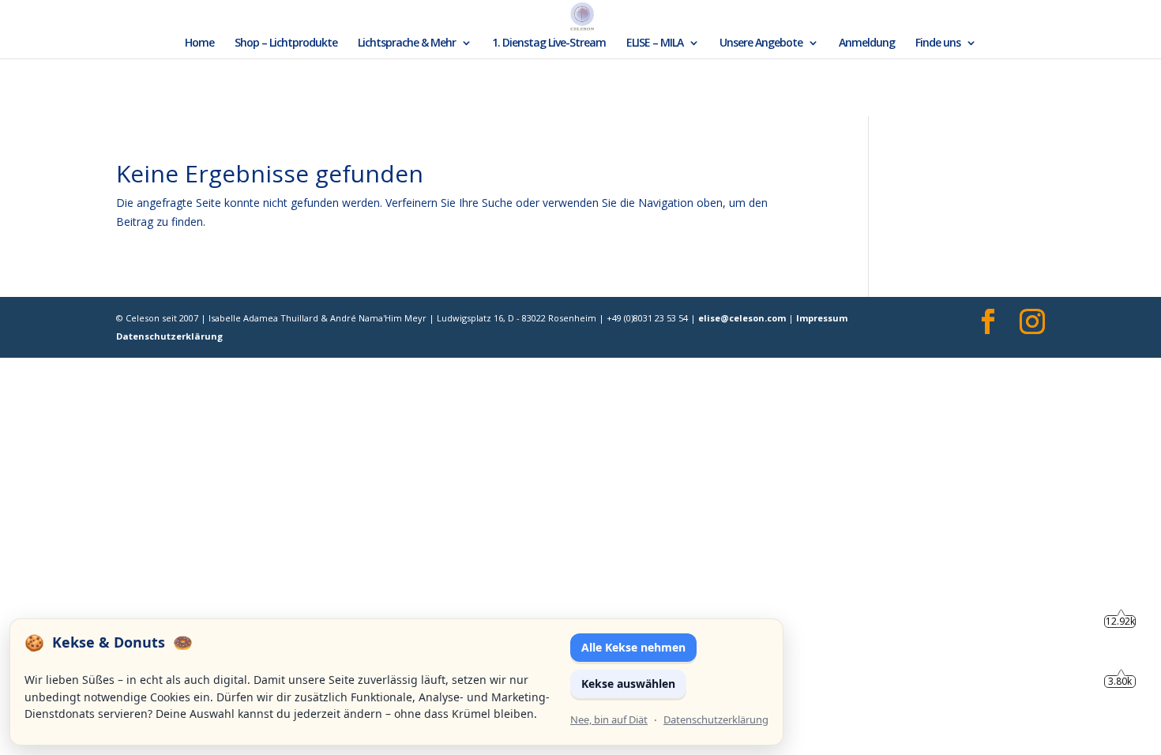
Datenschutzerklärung (169, 336)
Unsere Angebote (761, 43)
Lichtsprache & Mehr (407, 43)
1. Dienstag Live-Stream (549, 43)
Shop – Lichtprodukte (286, 43)
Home (199, 43)
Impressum (821, 318)
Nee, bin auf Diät (609, 719)
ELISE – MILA (654, 43)
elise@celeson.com (742, 318)
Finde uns (937, 43)
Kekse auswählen (628, 683)
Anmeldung (867, 43)
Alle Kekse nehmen (633, 647)
